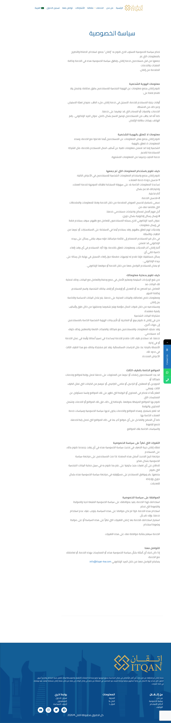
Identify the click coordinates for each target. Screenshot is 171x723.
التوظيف (159, 707)
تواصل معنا (67, 8)
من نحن (109, 8)
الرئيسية (119, 8)
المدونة (112, 698)
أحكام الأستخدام (156, 704)
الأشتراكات (80, 8)
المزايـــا (112, 704)
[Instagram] (48, 710)
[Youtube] (40, 710)
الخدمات (100, 8)
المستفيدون (62, 701)
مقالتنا (90, 8)
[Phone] (167, 380)
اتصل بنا (112, 701)
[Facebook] (64, 710)
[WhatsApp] (167, 372)
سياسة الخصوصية (156, 701)
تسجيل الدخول (53, 8)
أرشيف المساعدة (60, 704)
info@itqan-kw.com (100, 561)
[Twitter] (56, 710)
